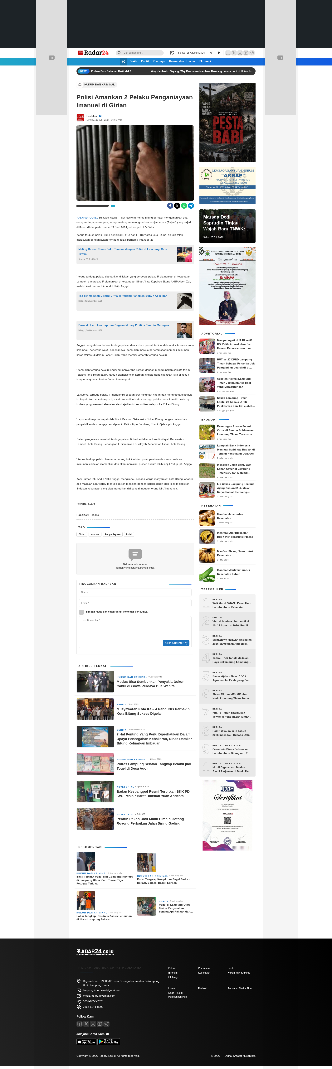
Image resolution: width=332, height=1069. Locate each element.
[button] (173, 52)
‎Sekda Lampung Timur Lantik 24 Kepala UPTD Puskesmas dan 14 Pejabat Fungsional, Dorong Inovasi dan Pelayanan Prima (235, 406)
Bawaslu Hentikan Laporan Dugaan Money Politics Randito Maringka (123, 325)
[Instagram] (240, 52)
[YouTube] (246, 52)
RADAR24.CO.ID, (87, 217)
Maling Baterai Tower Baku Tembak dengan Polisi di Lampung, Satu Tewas (122, 251)
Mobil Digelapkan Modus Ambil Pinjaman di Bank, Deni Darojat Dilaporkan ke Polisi (231, 769)
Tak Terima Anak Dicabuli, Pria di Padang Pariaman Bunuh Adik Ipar (122, 295)
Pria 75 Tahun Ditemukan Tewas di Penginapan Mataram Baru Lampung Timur (232, 715)
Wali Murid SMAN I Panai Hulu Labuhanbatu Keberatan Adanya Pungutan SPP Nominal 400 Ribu (231, 605)
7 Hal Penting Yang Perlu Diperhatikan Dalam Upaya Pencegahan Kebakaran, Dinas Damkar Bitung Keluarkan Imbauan (154, 738)
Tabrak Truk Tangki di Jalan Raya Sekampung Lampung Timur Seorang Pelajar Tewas (231, 660)
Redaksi (91, 116)
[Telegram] (252, 52)
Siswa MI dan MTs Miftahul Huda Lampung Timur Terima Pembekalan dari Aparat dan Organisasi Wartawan (231, 697)
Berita (133, 61)
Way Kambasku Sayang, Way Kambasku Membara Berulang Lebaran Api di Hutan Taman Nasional (203, 71)
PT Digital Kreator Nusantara (238, 1055)
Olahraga (159, 61)
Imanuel (95, 534)
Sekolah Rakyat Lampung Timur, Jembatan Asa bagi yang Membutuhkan (234, 382)
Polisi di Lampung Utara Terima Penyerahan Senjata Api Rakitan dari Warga (174, 908)
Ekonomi (205, 61)
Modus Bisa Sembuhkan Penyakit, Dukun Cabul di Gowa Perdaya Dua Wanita (150, 684)
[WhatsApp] (184, 206)
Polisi (129, 534)
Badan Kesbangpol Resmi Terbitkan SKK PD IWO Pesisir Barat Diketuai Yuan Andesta (153, 794)
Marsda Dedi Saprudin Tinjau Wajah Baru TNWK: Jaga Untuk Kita (224, 223)
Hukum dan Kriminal (182, 61)
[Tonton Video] (219, 53)
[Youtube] (100, 1024)
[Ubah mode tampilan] (211, 53)
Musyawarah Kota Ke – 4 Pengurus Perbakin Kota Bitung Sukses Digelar (153, 711)
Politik (145, 61)
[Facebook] (228, 52)
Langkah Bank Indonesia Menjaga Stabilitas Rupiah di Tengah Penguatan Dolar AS (236, 449)
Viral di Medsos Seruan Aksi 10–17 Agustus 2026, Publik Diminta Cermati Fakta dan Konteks (230, 624)
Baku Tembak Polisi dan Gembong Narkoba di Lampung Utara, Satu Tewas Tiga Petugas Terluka (104, 880)
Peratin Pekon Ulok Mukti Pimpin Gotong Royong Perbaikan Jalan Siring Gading (150, 821)
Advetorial (125, 787)
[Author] (80, 117)
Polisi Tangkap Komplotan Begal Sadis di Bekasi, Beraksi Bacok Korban (164, 881)
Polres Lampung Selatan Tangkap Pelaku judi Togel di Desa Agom (154, 766)
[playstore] (108, 1044)
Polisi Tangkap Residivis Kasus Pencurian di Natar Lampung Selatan (104, 917)
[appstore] (86, 1044)
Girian (82, 534)
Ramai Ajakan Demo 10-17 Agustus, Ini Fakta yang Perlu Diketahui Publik (231, 678)
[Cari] (119, 53)
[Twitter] (234, 52)
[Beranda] (123, 61)
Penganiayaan (112, 534)
